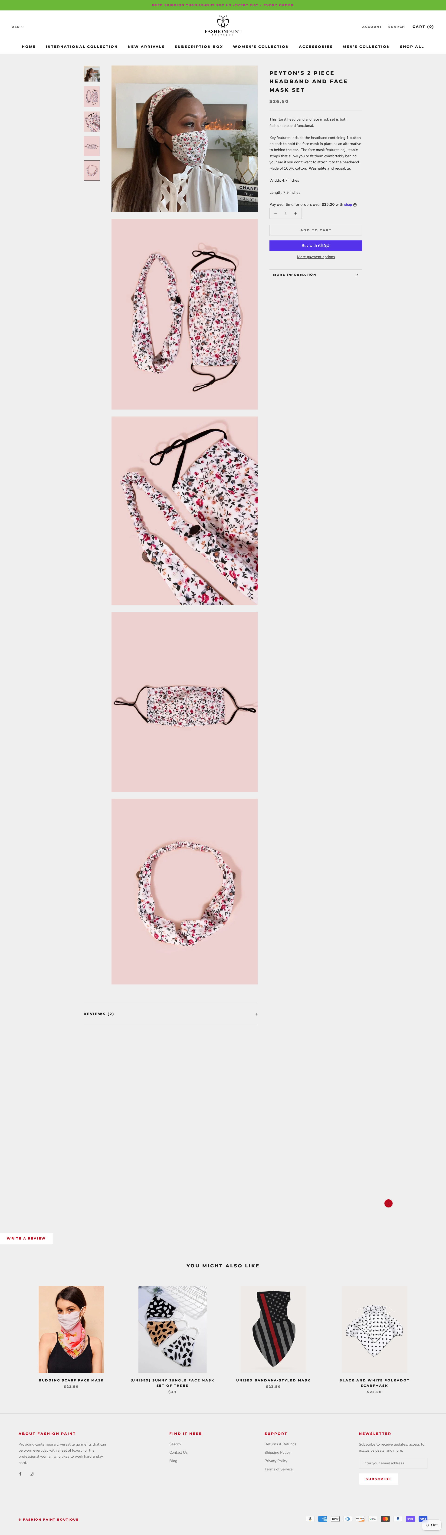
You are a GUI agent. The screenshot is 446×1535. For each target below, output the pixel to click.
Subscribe (378, 1479)
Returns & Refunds (280, 1444)
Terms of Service (279, 1469)
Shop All (412, 46)
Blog (173, 1460)
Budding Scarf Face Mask (71, 1380)
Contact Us (178, 1452)
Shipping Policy (277, 1452)
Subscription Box (199, 46)
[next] (431, 1335)
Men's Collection (366, 46)
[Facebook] (20, 1473)
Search (396, 27)
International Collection (82, 46)
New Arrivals (146, 46)
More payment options (316, 257)
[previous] (14, 1335)
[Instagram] (31, 1473)
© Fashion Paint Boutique (49, 1519)
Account (372, 27)
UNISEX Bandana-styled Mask (273, 1380)
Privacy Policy (276, 1460)
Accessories (316, 46)
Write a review (26, 1238)
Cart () (423, 27)
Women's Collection (261, 46)
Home (29, 46)
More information (294, 274)
